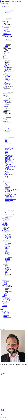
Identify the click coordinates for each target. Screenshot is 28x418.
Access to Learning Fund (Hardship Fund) (7, 34)
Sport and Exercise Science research (8, 163)
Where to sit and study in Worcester (8, 215)
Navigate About (1, 309)
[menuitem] (14, 5)
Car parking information (6, 106)
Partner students (5, 229)
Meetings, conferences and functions (8, 233)
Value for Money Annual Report (7, 252)
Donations (4, 246)
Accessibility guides (5, 107)
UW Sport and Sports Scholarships (8, 164)
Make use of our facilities (7, 239)
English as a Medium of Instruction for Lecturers (9, 68)
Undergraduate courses (7, 138)
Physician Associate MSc (7, 171)
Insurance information (5, 256)
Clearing (3, 56)
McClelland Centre (6, 127)
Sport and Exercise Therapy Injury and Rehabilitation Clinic (10, 166)
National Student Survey (6, 111)
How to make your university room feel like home (9, 200)
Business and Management (6, 49)
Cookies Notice (16, 1)
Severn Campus (2, 410)
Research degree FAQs (5, 295)
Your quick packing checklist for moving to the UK (9, 216)
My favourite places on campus (7, 205)
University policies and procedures (8, 243)
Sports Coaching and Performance (6, 50)
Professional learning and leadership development (9, 134)
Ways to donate (6, 247)
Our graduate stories (6, 114)
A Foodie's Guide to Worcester (7, 191)
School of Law (6, 139)
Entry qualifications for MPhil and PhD (8, 287)
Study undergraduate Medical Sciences (8, 160)
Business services (5, 234)
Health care (6, 41)
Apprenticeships (3, 52)
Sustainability (2, 326)
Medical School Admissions (7, 172)
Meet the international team (6, 47)
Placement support (6, 152)
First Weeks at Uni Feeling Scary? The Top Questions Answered (10, 197)
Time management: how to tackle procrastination (9, 211)
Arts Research (6, 141)
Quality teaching (2, 324)
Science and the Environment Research (8, 157)
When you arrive (6, 77)
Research (5, 178)
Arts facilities (6, 140)
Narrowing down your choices (7, 206)
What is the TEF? (5, 226)
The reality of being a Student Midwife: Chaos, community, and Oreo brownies (11, 209)
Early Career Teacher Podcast (6, 217)
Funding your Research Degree (6, 292)
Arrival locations (6, 25)
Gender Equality (5, 90)
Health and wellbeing (6, 270)
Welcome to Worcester (5, 75)
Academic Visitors (4, 297)
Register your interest (4, 28)
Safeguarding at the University (5, 224)
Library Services (6, 63)
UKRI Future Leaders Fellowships (5, 301)
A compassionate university (7, 245)
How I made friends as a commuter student (8, 198)
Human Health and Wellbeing (6, 281)
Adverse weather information (4, 306)
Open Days (3, 21)
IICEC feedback (6, 109)
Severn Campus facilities (6, 100)
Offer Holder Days (5, 24)
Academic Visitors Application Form (7, 298)
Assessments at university (7, 193)
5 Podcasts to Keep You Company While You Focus (9, 190)
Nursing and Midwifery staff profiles (8, 149)
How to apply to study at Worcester (7, 10)
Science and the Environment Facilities (8, 158)
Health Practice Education (7, 125)
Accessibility (2, 414)
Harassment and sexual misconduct (4, 416)
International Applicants (6, 36)
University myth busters (7, 213)
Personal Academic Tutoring (6, 66)
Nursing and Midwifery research (7, 150)
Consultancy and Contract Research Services (7, 300)
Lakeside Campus (5, 305)
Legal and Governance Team (7, 251)
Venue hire (4, 231)
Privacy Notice (19, 1)
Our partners (5, 55)
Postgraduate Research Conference (7, 294)
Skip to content (1, 0)
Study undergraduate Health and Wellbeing (8, 128)
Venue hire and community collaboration (5, 230)
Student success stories (7, 179)
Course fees (5, 30)
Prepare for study (3, 73)
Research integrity (4, 296)
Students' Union (5, 94)
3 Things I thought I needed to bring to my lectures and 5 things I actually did (11, 189)
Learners (4, 54)
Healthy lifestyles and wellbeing (6, 71)
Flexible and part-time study (6, 85)
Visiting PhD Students (5, 293)
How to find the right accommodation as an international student (10, 199)
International (3, 35)
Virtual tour (3, 59)
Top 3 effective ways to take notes (7, 212)
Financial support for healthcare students (7, 31)
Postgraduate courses (5, 9)
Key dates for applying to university (8, 16)
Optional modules (6, 70)
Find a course (3, 6)
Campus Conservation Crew (7, 278)
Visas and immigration (6, 38)
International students (6, 177)
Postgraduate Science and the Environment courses (9, 156)
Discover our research (4, 280)
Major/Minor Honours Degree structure (8, 20)
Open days (2, 5)
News (1, 322)
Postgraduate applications (7, 12)
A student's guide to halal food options (8, 192)
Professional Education (5, 283)
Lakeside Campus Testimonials (7, 103)
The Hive (4, 105)
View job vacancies (3, 373)
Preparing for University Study (7, 76)
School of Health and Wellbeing (5, 311)
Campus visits (5, 23)
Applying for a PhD (5, 286)
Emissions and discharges (7, 268)
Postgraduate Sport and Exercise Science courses (9, 162)
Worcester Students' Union (7, 80)
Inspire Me (4, 8)
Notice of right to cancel (7, 17)
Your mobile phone (6, 42)
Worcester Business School (6, 174)
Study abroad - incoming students (7, 45)
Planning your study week (6, 86)
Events (3, 218)
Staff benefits (5, 221)
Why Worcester (6, 170)
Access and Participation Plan (7, 250)
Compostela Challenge (7, 248)
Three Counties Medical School (6, 169)
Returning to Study (6, 78)
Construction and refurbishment (7, 267)
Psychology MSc (1, 329)
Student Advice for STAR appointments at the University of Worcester (11, 208)
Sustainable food (6, 271)
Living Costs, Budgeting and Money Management (9, 79)
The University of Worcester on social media (7, 87)
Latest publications (5, 284)
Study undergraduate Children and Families (8, 135)
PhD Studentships (6, 289)
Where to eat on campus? (7, 97)
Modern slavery (2, 415)
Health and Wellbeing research (7, 124)
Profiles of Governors (6, 253)
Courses (4, 53)
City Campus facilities (5, 98)
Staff (1, 413)
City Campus (5, 304)
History (5, 242)
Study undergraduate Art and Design (8, 143)
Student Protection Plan (7, 244)
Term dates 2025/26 (5, 119)
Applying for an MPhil (5, 290)
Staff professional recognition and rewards (7, 227)
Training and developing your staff (8, 236)
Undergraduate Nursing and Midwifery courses (9, 148)
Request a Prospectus (4, 26)
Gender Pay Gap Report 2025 (7, 258)
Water (5, 273)
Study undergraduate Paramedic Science (8, 129)
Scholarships (5, 32)
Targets (5, 266)
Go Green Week (6, 277)
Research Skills (5, 51)
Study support (6, 65)
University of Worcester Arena (7, 101)
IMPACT (5, 153)
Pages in (6, 19)
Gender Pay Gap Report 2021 (7, 260)
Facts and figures (5, 254)
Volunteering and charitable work (7, 238)
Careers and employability (7, 64)
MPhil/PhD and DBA (6, 176)
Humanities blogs (6, 185)
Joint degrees (5, 18)
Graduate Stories (5, 113)
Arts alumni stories (6, 142)
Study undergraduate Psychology (7, 126)
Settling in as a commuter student (7, 84)
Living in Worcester (5, 222)
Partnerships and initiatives (7, 165)
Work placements (6, 151)
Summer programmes (6, 46)
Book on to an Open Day (6, 22)
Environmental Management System (8, 269)
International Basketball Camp (7, 167)
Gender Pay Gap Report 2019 (7, 261)
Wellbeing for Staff (6, 72)
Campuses (3, 302)
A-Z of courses (5, 7)
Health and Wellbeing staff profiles (8, 123)
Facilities (5, 173)
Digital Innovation (5, 282)
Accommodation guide (7, 39)
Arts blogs (5, 183)
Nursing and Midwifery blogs (7, 186)
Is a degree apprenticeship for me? (7, 202)
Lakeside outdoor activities (7, 104)
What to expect (5, 81)
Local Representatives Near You (6, 43)
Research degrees (3, 285)
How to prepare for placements (7, 201)
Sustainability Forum (6, 276)
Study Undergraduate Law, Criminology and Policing (9, 146)
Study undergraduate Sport (7, 168)
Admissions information (7, 13)
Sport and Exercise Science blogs (7, 187)
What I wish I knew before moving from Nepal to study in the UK (10, 214)
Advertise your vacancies (7, 235)
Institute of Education (5, 130)
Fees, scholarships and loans (7, 37)
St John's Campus (2, 409)
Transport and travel (6, 272)
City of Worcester (3, 57)
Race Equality (5, 89)
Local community (5, 237)
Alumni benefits (5, 116)
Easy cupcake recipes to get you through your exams (9, 196)
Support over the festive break (6, 61)
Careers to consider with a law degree (8, 195)
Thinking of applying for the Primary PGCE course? (9, 210)
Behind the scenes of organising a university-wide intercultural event (10, 194)
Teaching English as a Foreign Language (8, 69)
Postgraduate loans (5, 33)
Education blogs (6, 184)
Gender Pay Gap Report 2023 (7, 259)
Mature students (5, 82)
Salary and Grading (5, 223)
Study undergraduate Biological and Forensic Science (9, 159)
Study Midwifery (6, 154)
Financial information (6, 255)
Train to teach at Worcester (7, 136)
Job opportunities (3, 219)
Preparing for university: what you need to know (9, 207)
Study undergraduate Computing (7, 180)
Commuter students (5, 83)
